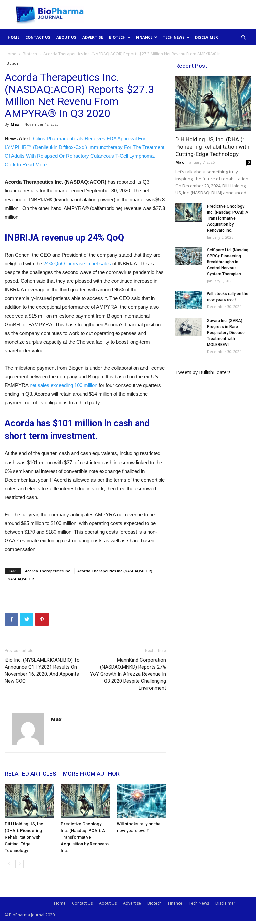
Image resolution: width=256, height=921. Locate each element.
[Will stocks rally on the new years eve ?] (141, 801)
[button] (243, 37)
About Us (66, 37)
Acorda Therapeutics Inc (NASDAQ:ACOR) (114, 570)
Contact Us (37, 37)
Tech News (174, 37)
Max (15, 124)
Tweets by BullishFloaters (203, 372)
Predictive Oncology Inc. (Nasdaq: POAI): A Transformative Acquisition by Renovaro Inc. (85, 837)
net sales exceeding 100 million (63, 385)
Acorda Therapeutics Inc (47, 570)
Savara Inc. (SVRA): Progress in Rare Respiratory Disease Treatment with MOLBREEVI (226, 332)
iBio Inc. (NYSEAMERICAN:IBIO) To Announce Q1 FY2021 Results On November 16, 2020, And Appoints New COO (42, 670)
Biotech (117, 37)
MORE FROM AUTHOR (91, 773)
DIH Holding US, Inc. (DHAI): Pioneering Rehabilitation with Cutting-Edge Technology (25, 837)
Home (13, 37)
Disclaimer (206, 37)
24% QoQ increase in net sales (77, 263)
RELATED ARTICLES (30, 773)
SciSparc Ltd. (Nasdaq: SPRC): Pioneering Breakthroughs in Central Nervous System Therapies (228, 262)
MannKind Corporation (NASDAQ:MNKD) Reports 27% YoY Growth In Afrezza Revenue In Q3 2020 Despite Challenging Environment (128, 674)
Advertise (92, 37)
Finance (144, 37)
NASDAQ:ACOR (21, 578)
